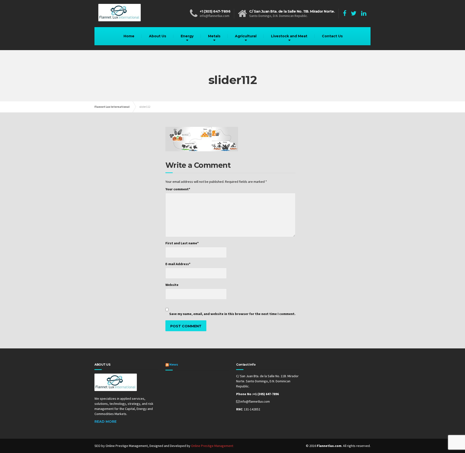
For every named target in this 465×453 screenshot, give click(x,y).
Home (129, 36)
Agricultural (245, 36)
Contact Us (332, 36)
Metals (214, 36)
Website (171, 285)
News (173, 364)
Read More (105, 421)
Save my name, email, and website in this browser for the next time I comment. (232, 314)
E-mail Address (177, 264)
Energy (187, 36)
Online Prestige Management (212, 446)
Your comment (177, 189)
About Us (157, 36)
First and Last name (182, 243)
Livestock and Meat (289, 36)
